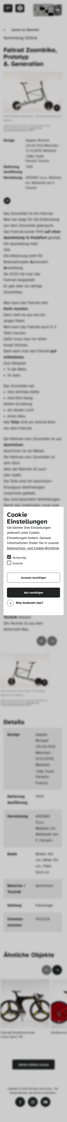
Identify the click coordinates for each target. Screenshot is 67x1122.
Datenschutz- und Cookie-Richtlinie (33, 548)
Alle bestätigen (33, 592)
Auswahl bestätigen (33, 577)
